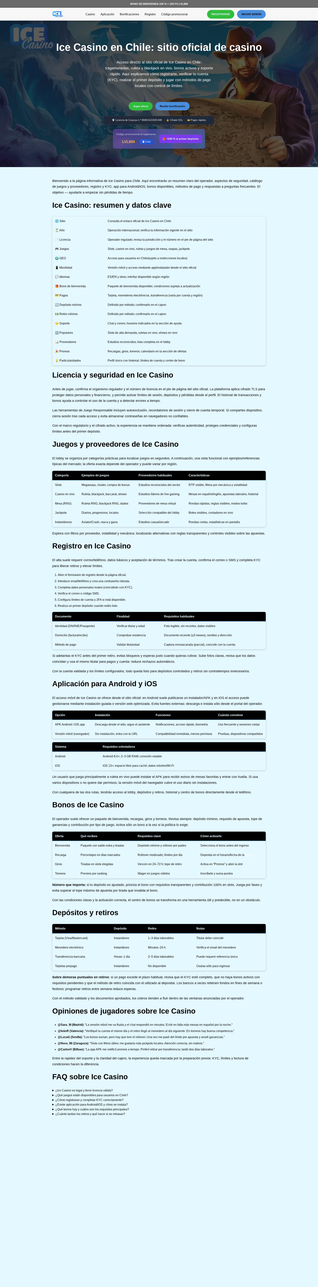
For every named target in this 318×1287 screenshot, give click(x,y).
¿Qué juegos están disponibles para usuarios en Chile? (91, 1095)
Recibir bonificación (172, 106)
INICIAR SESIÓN (251, 14)
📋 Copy (146, 141)
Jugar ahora (140, 106)
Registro (150, 14)
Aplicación (107, 14)
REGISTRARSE (220, 14)
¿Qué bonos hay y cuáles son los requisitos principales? (92, 1109)
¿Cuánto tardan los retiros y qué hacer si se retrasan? (90, 1114)
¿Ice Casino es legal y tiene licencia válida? (84, 1090)
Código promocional (174, 14)
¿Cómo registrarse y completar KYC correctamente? (89, 1100)
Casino (90, 14)
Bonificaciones (129, 14)
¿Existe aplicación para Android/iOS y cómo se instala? (91, 1104)
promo (249, 854)
